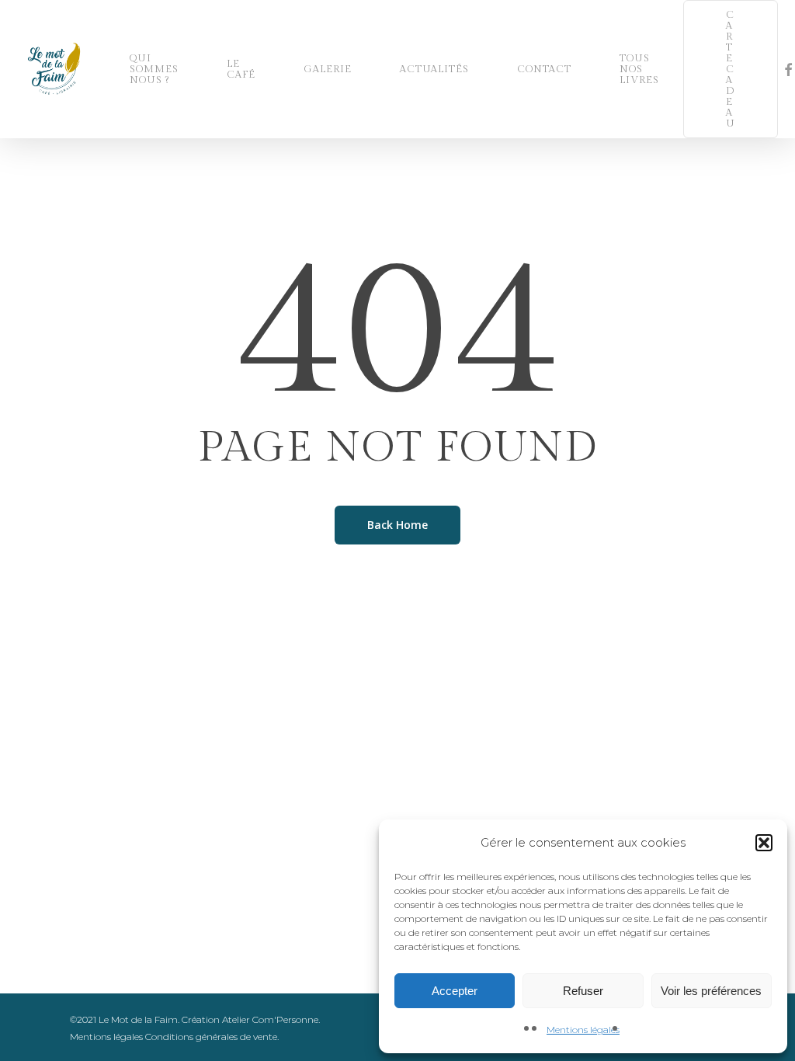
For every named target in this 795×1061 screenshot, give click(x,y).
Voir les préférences (711, 990)
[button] (764, 843)
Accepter (454, 990)
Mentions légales (583, 1029)
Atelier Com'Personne (270, 1019)
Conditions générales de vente (211, 1036)
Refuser (583, 990)
